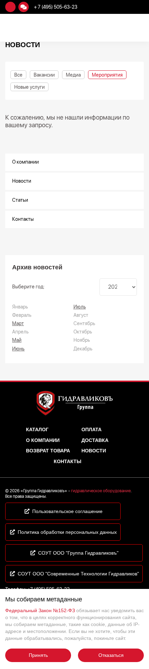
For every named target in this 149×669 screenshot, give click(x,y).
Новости (21, 181)
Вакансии (44, 75)
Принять (38, 655)
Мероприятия (107, 75)
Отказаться (111, 655)
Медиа (73, 75)
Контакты (23, 219)
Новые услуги (29, 87)
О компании (25, 162)
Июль (79, 307)
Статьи (20, 200)
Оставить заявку (10, 7)
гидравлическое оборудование (101, 490)
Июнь (18, 348)
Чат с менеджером (23, 7)
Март (18, 323)
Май (16, 340)
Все (18, 75)
